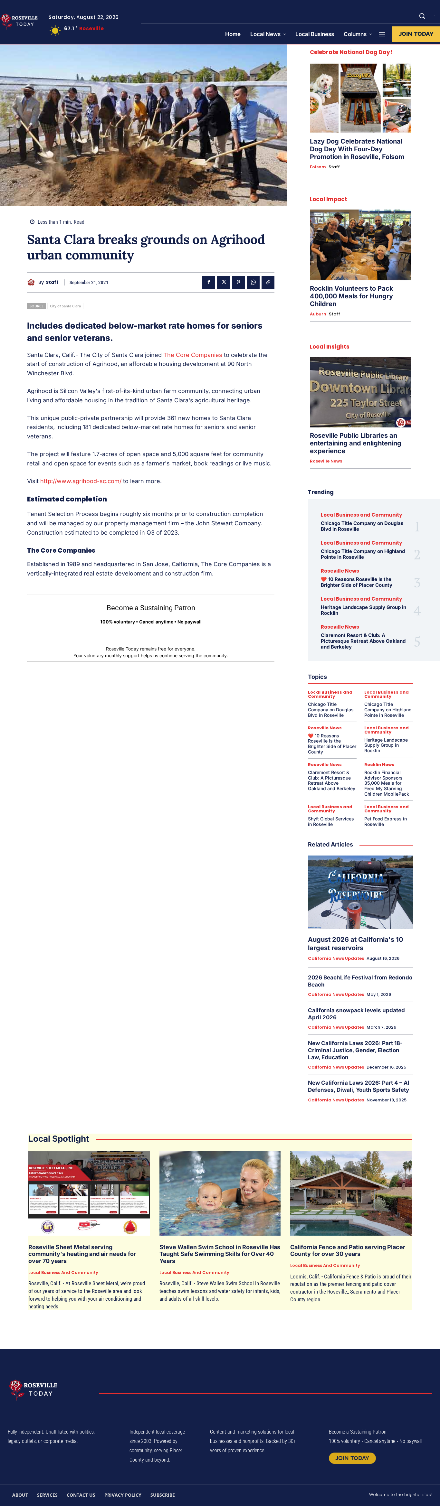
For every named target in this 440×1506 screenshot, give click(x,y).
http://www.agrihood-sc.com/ (80, 481)
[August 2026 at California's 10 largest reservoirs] (360, 892)
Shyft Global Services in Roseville (331, 821)
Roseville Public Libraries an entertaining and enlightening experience (355, 443)
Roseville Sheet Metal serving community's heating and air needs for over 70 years (82, 1254)
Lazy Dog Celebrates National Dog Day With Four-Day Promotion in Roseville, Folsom (357, 149)
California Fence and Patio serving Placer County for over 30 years (347, 1251)
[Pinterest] (238, 282)
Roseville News (326, 461)
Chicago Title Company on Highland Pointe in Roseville (363, 554)
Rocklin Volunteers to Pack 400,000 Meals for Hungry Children (351, 296)
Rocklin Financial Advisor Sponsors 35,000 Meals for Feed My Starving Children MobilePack (386, 783)
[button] (422, 15)
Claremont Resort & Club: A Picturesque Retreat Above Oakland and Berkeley (363, 641)
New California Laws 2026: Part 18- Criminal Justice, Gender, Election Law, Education (355, 1050)
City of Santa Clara (65, 306)
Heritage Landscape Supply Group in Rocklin (363, 610)
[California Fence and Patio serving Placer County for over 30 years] (351, 1193)
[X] (223, 282)
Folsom (318, 167)
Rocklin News (379, 764)
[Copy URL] (268, 282)
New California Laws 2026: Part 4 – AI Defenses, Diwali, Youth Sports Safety (358, 1086)
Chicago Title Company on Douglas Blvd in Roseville (362, 526)
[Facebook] (208, 282)
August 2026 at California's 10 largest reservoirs (355, 944)
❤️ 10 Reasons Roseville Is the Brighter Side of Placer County (356, 582)
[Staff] (32, 282)
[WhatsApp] (253, 282)
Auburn (318, 314)
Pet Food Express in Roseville (385, 821)
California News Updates (336, 958)
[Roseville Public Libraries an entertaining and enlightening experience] (360, 392)
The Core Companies (192, 354)
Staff (52, 282)
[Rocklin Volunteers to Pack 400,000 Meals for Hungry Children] (360, 245)
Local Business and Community (361, 514)
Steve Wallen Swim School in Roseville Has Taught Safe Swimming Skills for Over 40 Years (219, 1254)
